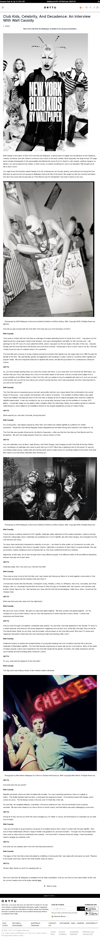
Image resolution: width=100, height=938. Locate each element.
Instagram (64, 923)
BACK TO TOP (49, 896)
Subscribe (84, 909)
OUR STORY (5, 924)
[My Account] (94, 7)
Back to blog (51, 886)
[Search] (90, 7)
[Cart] (97, 7)
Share (7, 26)
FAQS (73, 923)
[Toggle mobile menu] (3, 7)
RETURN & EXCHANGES (17, 924)
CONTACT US (52, 924)
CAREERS (80, 923)
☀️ (12, 1)
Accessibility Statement (74, 933)
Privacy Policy (53, 933)
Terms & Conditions (63, 933)
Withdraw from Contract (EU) (88, 933)
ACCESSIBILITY (92, 923)
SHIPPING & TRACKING (35, 924)
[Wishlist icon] (86, 7)
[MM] (82, 7)
